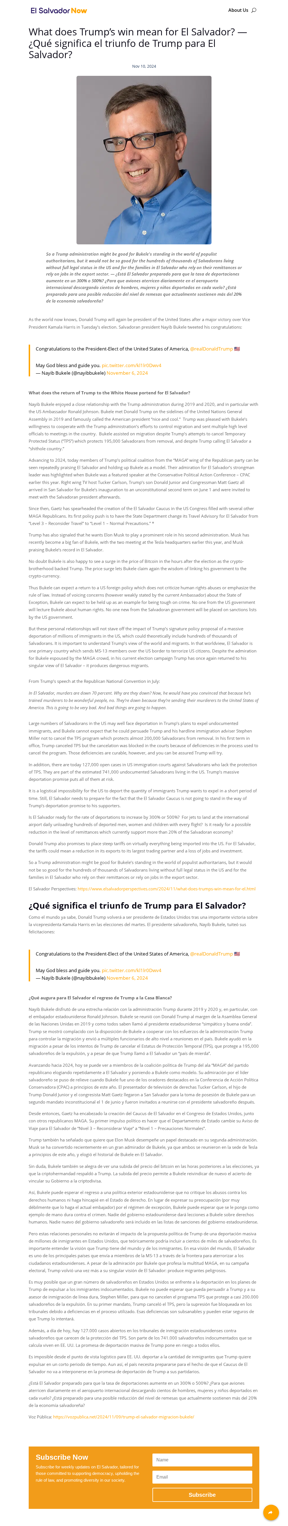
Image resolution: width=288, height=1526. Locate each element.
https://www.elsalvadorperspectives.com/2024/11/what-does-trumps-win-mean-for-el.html (167, 889)
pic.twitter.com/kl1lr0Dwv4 (131, 365)
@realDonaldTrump (211, 348)
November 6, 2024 (127, 373)
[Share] (271, 1512)
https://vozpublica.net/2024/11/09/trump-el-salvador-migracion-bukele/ (123, 1417)
